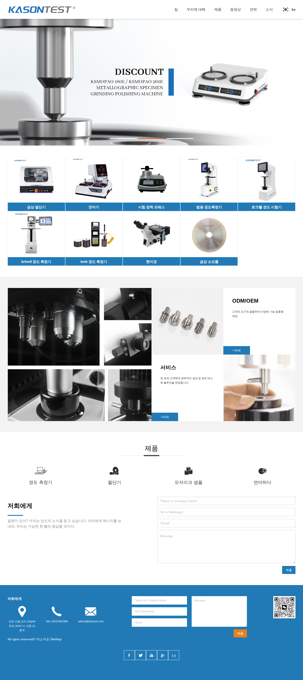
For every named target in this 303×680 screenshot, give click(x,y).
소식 (269, 9)
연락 (253, 9)
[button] (123, 138)
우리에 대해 (196, 9)
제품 (217, 9)
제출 (289, 570)
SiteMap (56, 639)
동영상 (235, 9)
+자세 (237, 350)
